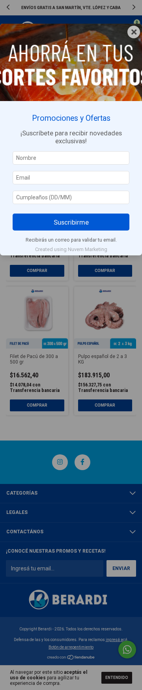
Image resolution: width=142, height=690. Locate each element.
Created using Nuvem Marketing (71, 249)
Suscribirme (71, 222)
